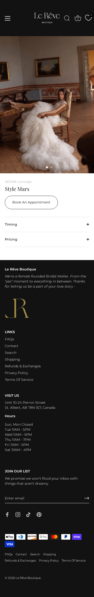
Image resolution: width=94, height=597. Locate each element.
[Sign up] (86, 498)
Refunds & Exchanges (23, 366)
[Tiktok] (28, 514)
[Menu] (7, 18)
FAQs (9, 339)
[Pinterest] (39, 514)
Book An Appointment (31, 202)
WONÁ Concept (18, 182)
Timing (11, 224)
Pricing (11, 239)
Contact (11, 346)
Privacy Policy (16, 373)
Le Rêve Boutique (28, 578)
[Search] (67, 19)
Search (10, 352)
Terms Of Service (19, 379)
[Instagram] (17, 514)
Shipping (12, 359)
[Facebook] (7, 514)
